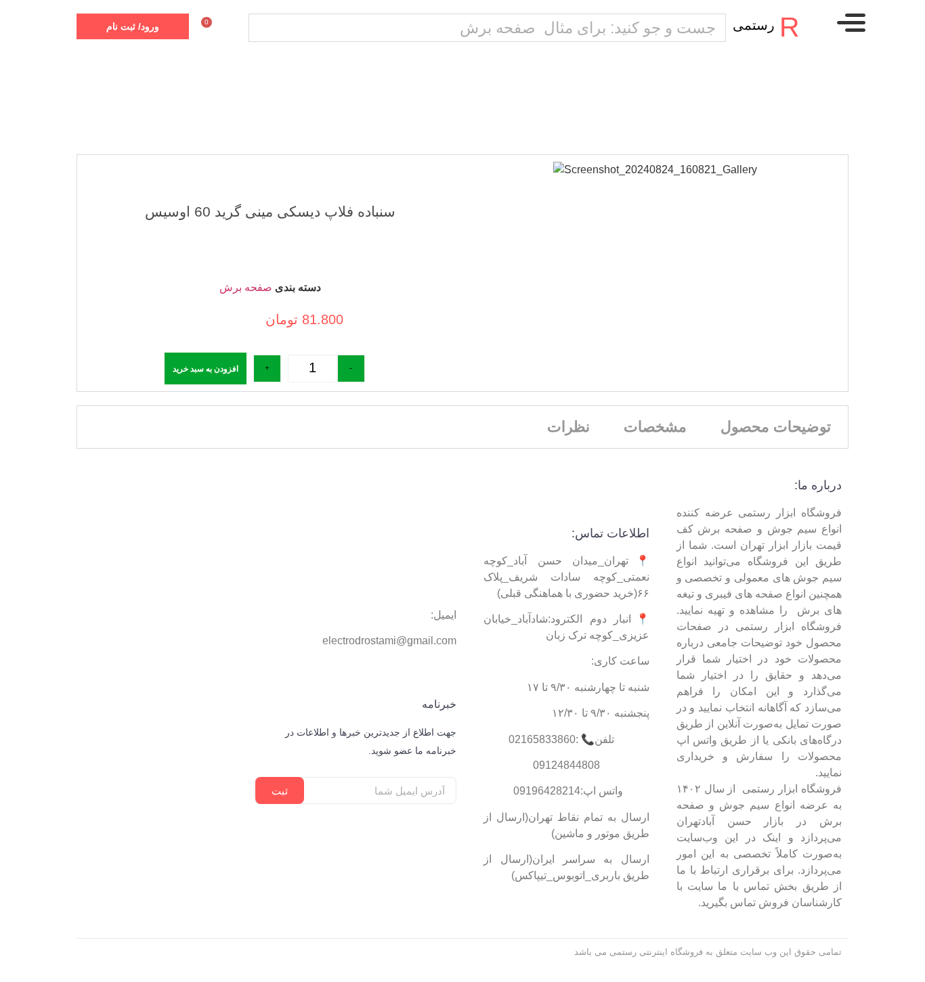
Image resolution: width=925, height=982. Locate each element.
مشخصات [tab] (655, 426)
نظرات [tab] (568, 426)
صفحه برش (245, 287)
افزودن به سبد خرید (205, 369)
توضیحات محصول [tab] (775, 426)
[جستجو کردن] (263, 27)
